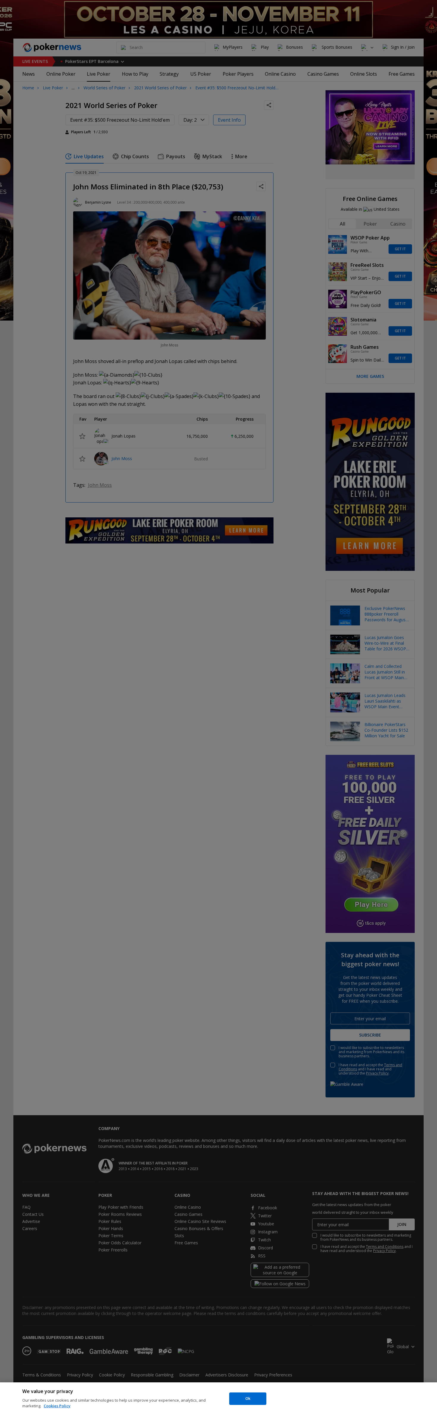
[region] (218, 1398)
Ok (247, 1398)
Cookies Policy (57, 1405)
